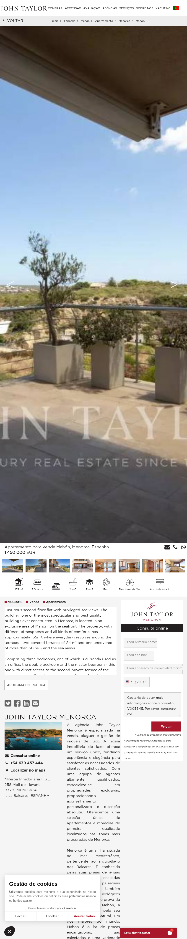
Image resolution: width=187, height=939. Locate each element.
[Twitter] (9, 703)
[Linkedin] (27, 703)
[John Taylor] (23, 8)
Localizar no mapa (27, 770)
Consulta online (24, 756)
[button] (9, 931)
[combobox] (128, 682)
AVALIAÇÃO (91, 8)
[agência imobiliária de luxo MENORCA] (33, 737)
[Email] (36, 703)
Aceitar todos (84, 916)
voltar (15, 20)
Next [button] (174, 284)
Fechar (20, 916)
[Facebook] (18, 703)
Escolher (52, 916)
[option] (93, 284)
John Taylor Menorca (50, 717)
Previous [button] (10, 284)
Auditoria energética (26, 685)
